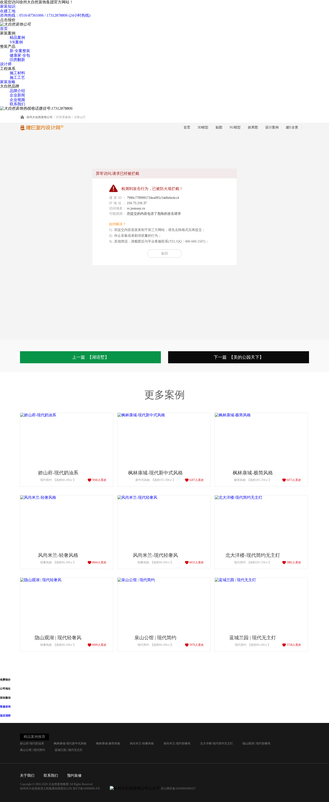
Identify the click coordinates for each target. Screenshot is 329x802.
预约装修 (74, 775)
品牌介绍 (17, 91)
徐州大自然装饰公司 (39, 117)
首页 (4, 29)
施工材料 (17, 73)
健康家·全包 (20, 55)
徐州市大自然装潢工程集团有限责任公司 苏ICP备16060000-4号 (60, 788)
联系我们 (17, 104)
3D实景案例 (63, 117)
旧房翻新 (17, 60)
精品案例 (17, 37)
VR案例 (16, 42)
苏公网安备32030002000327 (178, 788)
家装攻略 (7, 82)
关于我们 (27, 775)
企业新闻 (17, 95)
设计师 (6, 64)
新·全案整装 (20, 51)
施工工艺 (17, 77)
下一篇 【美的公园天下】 (239, 357)
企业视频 (17, 100)
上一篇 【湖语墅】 (90, 357)
